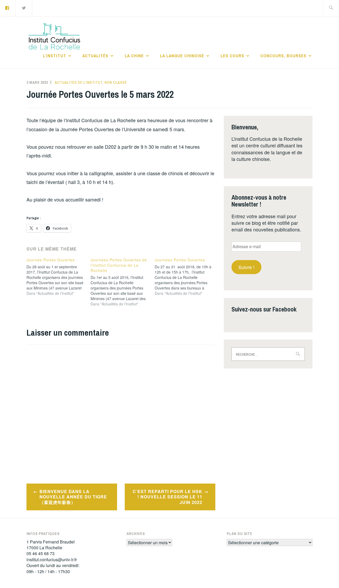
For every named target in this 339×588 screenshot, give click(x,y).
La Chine (134, 56)
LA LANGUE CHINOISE (182, 56)
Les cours (232, 56)
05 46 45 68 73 (40, 553)
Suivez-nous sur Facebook (264, 309)
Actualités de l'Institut (78, 82)
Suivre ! (246, 267)
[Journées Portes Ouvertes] (187, 276)
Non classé (116, 82)
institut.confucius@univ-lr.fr (51, 559)
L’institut (54, 56)
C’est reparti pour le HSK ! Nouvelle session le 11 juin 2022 (167, 497)
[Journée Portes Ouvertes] (58, 276)
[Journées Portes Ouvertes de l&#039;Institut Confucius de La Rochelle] (123, 281)
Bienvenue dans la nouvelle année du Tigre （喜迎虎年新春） (73, 497)
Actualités (95, 56)
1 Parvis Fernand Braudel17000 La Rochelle (50, 545)
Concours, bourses (283, 56)
